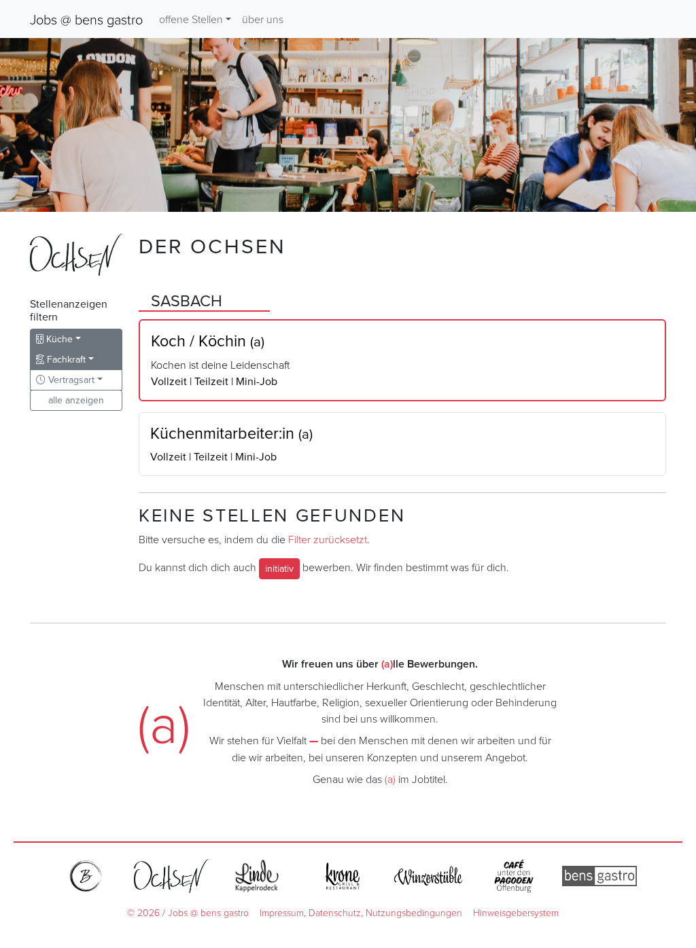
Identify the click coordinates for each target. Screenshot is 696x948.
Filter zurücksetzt (327, 539)
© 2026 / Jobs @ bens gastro (188, 912)
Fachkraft (65, 359)
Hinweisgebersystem (516, 912)
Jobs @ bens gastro (86, 19)
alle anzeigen (76, 400)
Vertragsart (70, 379)
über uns (262, 19)
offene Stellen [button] (191, 19)
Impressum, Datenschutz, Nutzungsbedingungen (361, 912)
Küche (58, 339)
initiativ (279, 568)
